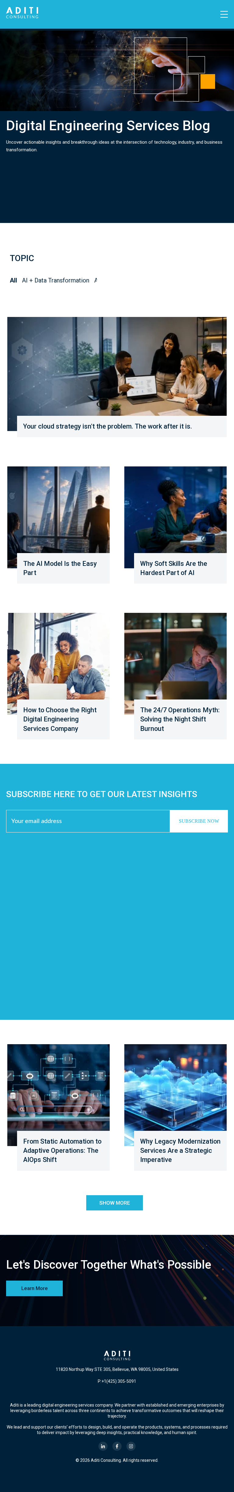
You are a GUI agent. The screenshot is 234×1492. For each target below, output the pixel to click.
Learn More (34, 1288)
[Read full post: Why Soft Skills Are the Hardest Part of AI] (175, 517)
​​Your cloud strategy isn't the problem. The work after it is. (107, 426)
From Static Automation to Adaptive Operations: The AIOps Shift (62, 1150)
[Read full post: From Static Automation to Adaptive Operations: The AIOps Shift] (58, 1095)
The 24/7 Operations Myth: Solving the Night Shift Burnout (180, 719)
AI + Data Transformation (55, 280)
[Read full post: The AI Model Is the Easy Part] (58, 517)
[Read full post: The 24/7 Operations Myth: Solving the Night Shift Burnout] (175, 664)
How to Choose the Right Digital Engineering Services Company (60, 719)
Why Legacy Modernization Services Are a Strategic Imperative (180, 1150)
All (13, 280)
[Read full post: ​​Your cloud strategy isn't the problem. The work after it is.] (117, 374)
